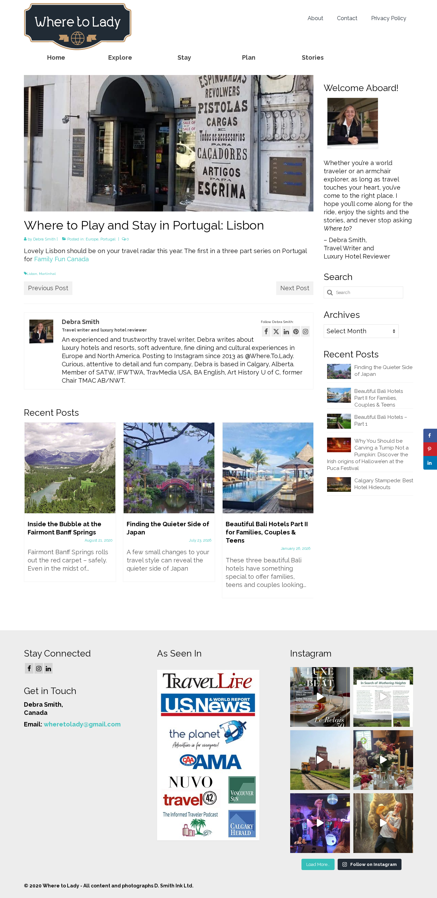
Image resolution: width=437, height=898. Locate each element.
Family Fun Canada (61, 259)
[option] (69, 505)
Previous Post (48, 288)
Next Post (294, 288)
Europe (92, 239)
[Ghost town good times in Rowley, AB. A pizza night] (320, 760)
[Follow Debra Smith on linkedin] (286, 331)
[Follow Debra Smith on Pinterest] (296, 331)
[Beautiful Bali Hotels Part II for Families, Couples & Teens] (268, 468)
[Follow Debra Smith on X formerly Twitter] (276, 331)
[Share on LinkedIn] (430, 463)
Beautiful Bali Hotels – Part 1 (380, 420)
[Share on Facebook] (430, 435)
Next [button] (307, 517)
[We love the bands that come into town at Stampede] (320, 823)
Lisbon (32, 274)
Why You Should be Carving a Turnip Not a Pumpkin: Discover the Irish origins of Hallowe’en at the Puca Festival (368, 454)
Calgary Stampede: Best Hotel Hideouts (383, 483)
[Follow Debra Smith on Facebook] (266, 331)
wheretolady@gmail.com (82, 724)
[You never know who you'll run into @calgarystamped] (383, 823)
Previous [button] (30, 517)
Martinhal (47, 274)
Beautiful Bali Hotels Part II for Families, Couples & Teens (378, 398)
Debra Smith (44, 239)
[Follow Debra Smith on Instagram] (305, 331)
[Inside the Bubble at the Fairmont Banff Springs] (70, 468)
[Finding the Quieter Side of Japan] (169, 468)
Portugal (107, 239)
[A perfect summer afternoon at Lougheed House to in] (383, 760)
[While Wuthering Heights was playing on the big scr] (383, 697)
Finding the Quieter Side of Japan (383, 370)
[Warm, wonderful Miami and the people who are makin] (320, 697)
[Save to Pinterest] (430, 449)
